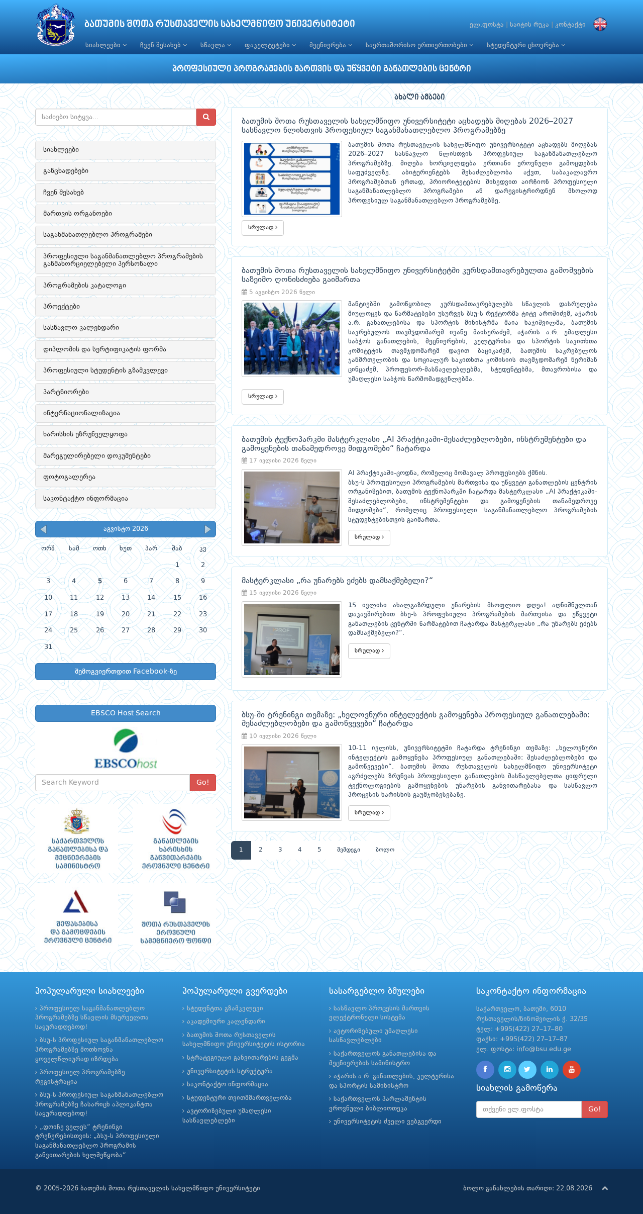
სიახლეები (104, 45)
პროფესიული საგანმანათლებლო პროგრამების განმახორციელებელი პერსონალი (123, 260)
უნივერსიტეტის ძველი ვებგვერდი (388, 1121)
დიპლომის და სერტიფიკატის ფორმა (104, 349)
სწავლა (213, 45)
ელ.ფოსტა (487, 25)
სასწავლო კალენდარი (81, 327)
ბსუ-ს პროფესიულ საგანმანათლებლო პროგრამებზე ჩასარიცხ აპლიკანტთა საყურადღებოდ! (99, 1104)
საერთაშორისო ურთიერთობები (417, 45)
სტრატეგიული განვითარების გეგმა (242, 1058)
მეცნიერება (328, 45)
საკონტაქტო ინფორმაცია (85, 498)
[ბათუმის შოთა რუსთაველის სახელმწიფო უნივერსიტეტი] (55, 27)
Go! (202, 782)
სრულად (261, 228)
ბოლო (385, 850)
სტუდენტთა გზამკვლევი (225, 1008)
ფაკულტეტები (268, 45)
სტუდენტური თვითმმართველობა (239, 1098)
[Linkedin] (550, 1070)
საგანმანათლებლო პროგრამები (97, 234)
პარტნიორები (66, 392)
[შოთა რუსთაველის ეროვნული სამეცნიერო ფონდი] (174, 918)
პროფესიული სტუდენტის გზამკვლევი (105, 370)
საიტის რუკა (529, 25)
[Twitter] (527, 1070)
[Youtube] (572, 1070)
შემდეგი (348, 850)
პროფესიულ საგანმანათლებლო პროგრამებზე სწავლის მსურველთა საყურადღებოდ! (92, 1018)
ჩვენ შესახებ (161, 45)
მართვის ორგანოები (77, 213)
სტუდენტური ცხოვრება (524, 45)
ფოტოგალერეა (69, 477)
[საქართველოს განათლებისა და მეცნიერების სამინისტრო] (76, 838)
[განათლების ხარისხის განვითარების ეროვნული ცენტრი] (174, 838)
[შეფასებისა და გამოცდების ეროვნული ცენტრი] (76, 918)
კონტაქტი (570, 25)
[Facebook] (485, 1070)
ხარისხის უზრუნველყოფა (85, 434)
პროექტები (61, 306)
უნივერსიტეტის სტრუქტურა (230, 1071)
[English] (598, 25)
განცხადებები (65, 170)
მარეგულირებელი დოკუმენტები (97, 455)
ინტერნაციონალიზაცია (81, 413)
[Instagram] (507, 1070)
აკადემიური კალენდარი (226, 1021)
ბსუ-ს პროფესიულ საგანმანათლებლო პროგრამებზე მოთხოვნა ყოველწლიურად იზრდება (99, 1049)
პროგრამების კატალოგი (84, 285)
